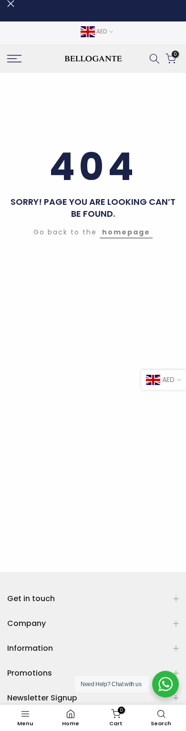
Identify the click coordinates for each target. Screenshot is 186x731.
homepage (126, 232)
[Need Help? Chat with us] (165, 684)
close (10, 3)
